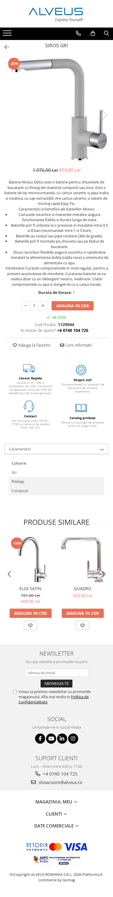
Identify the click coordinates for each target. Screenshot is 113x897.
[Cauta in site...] (106, 33)
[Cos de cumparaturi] (93, 33)
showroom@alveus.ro (59, 782)
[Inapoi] (4, 47)
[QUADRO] (82, 559)
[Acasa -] (56, 13)
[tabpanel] (56, 109)
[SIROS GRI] (56, 109)
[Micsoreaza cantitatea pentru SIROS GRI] (25, 305)
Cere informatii (78, 345)
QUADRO (82, 588)
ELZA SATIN (30, 588)
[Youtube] (51, 739)
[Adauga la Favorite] (30, 625)
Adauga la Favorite (33, 345)
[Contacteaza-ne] (78, 33)
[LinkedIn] (62, 739)
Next (104, 115)
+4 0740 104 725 (60, 774)
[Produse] (8, 34)
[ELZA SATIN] (30, 559)
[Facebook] (40, 739)
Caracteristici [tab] (20, 449)
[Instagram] (73, 739)
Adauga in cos (72, 305)
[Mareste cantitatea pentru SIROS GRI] (43, 305)
